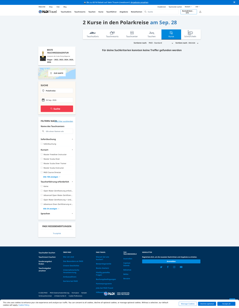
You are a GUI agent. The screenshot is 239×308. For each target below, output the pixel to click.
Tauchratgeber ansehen (45, 269)
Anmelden (171, 261)
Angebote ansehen (139, 2)
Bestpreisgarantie (103, 264)
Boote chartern (102, 268)
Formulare (75, 293)
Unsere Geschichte (71, 265)
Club (58, 7)
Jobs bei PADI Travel (104, 288)
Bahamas (127, 270)
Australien (127, 258)
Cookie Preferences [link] (75, 296)
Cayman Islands (126, 264)
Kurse (100, 12)
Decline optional (207, 304)
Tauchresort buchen (47, 257)
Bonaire (126, 278)
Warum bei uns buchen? (102, 258)
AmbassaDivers (69, 277)
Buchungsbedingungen (106, 279)
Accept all (226, 304)
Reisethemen (136, 12)
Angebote (124, 12)
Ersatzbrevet (162, 7)
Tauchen (91, 12)
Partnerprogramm (104, 283)
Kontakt (84, 293)
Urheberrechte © (60, 296)
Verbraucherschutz (45, 296)
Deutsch (187, 7)
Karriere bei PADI (70, 281)
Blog (64, 7)
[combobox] (161, 11)
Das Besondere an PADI (73, 261)
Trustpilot (57, 233)
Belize (125, 274)
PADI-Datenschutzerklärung (59, 293)
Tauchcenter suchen (175, 7)
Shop (51, 7)
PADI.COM (42, 7)
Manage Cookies (188, 304)
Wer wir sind (68, 257)
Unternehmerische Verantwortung (71, 271)
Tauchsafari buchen (47, 252)
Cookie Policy (23, 305)
